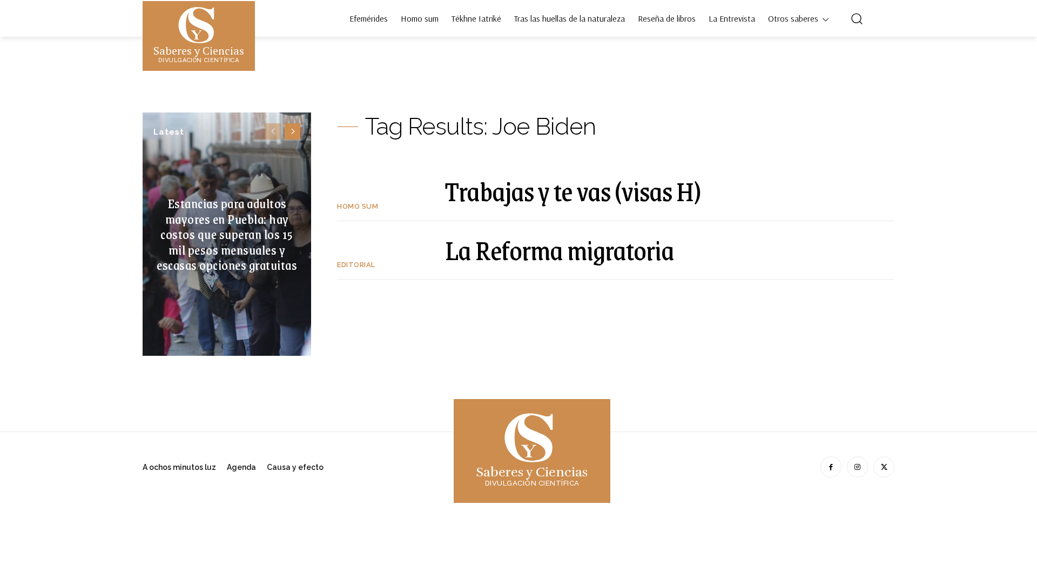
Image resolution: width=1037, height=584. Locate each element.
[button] (857, 18)
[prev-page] (273, 131)
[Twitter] (883, 466)
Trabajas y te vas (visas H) (573, 191)
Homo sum (357, 206)
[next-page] (292, 131)
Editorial (356, 265)
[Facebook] (830, 466)
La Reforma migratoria (559, 249)
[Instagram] (857, 466)
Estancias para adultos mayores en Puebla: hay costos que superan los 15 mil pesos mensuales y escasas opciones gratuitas (227, 234)
